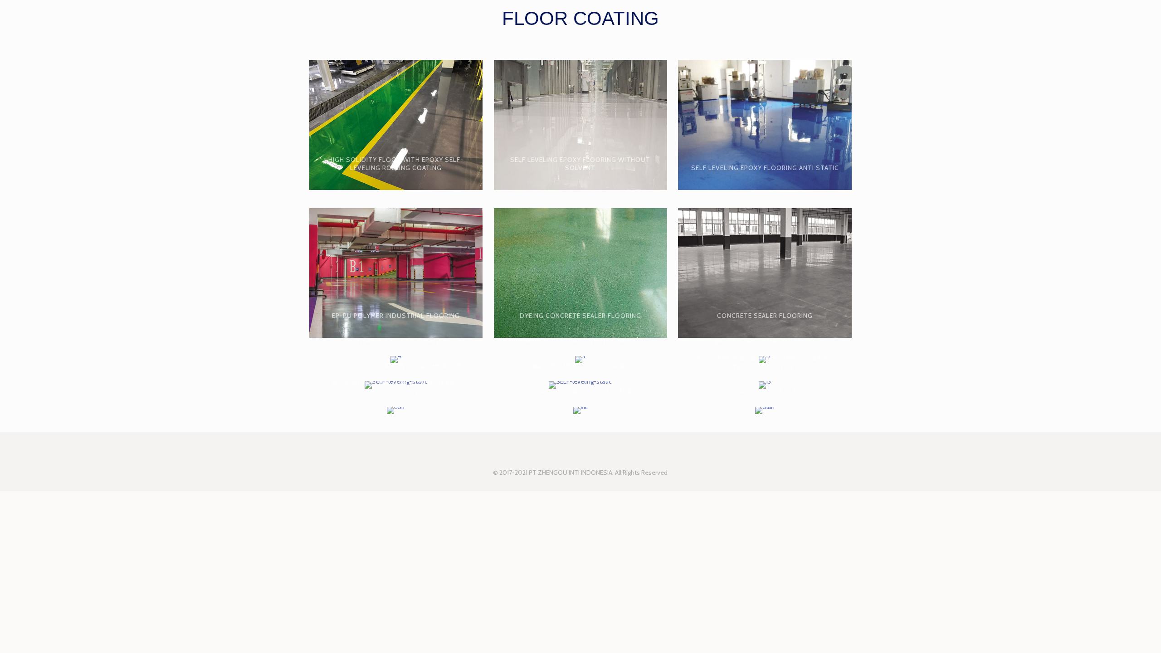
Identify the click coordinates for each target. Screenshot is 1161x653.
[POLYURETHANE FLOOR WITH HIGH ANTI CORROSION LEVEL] (396, 410)
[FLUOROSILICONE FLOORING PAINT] (580, 410)
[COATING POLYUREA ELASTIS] (764, 410)
